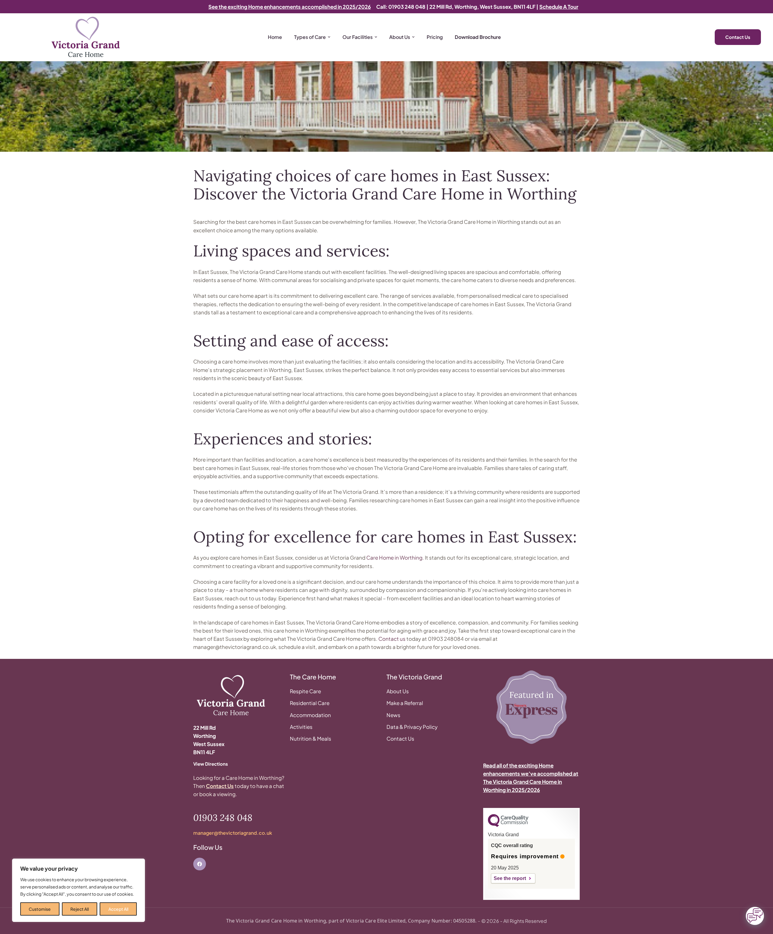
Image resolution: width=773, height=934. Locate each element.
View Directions (210, 764)
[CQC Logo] (508, 825)
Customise (40, 909)
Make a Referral (404, 703)
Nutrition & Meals (310, 738)
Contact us (392, 638)
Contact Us (220, 786)
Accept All (118, 909)
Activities (301, 726)
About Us (397, 691)
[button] (16, 926)
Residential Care (309, 703)
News (393, 715)
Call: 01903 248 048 (400, 6)
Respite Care (305, 691)
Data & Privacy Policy (412, 726)
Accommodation (310, 715)
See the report (510, 878)
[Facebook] (199, 864)
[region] (78, 890)
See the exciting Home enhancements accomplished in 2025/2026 (289, 6)
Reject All (79, 909)
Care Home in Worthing (394, 557)
